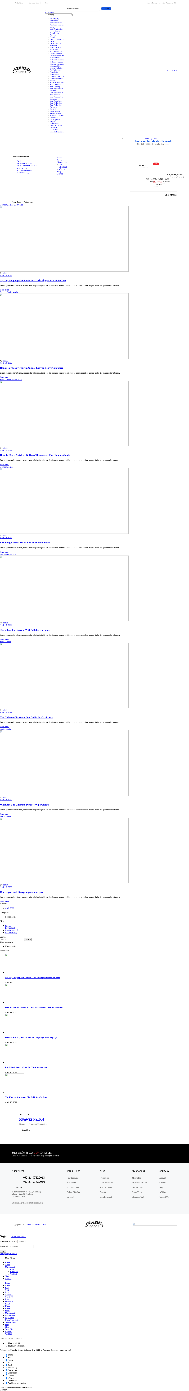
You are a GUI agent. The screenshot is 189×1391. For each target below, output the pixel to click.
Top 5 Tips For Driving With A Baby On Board (25, 630)
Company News (6, 205)
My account (10, 1267)
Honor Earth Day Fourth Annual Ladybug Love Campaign (32, 367)
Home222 (9, 1308)
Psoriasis (53, 80)
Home (7, 1262)
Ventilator (53, 128)
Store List (9, 1329)
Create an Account (18, 1237)
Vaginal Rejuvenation (54, 123)
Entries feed (10, 928)
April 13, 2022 (6, 275)
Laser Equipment (56, 54)
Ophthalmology (55, 70)
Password (4, 1246)
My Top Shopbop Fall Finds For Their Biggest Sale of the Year (33, 280)
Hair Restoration (56, 52)
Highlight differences (16, 1346)
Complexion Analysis (54, 34)
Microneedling (55, 66)
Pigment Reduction (57, 76)
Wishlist (13, 1274)
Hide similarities (14, 1343)
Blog (7, 1287)
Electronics (18, 205)
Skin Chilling (55, 87)
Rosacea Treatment (57, 82)
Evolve (57, 31)
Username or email (8, 1241)
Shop (7, 1276)
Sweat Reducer (55, 111)
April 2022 (9, 908)
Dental (52, 37)
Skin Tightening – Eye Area (56, 106)
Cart (12, 1269)
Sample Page (10, 1322)
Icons (7, 1311)
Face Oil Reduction (57, 39)
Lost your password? (8, 1254)
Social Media (12, 292)
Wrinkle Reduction (57, 132)
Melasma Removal (56, 62)
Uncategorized (55, 119)
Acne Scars (54, 21)
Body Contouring (56, 29)
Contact (8, 1278)
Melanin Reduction (57, 60)
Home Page (16, 202)
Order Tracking (11, 1320)
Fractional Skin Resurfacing (55, 49)
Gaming (3, 292)
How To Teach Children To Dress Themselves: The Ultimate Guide (35, 455)
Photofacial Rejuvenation (54, 73)
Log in (8, 925)
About (7, 1265)
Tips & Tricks (16, 379)
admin (5, 273)
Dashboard (9, 1301)
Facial (52, 41)
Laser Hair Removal (57, 56)
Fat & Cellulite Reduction (55, 44)
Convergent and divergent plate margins (21, 892)
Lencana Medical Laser (36, 1224)
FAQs (7, 1304)
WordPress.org (11, 932)
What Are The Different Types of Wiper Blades (24, 804)
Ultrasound (54, 117)
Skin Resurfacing (56, 101)
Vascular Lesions (56, 126)
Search (106, 9)
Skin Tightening (56, 103)
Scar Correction (55, 85)
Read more (4, 290)
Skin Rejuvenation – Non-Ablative (57, 94)
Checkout (14, 1272)
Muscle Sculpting (56, 68)
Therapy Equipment (57, 115)
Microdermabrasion (57, 64)
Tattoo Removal (55, 113)
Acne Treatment (56, 23)
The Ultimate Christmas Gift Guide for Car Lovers (26, 717)
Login (3, 1251)
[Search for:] (12, 939)
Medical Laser (55, 58)
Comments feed (11, 930)
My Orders (9, 1318)
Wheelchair (54, 130)
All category (54, 19)
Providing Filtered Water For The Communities (25, 542)
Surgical (53, 109)
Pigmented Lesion (56, 78)
